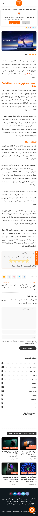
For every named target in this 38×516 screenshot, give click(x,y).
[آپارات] (11, 494)
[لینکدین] (15, 494)
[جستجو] (3, 3)
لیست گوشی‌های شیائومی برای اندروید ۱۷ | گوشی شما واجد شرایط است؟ (28, 479)
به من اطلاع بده (14, 23)
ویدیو (34, 403)
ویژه (35, 407)
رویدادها (34, 383)
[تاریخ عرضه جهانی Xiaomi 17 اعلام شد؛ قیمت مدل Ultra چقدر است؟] (10, 443)
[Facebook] (35, 28)
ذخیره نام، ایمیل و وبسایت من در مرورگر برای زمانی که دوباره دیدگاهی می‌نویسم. (18, 342)
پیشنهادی (33, 375)
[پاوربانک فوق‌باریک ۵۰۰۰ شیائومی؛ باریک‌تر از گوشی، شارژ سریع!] (28, 443)
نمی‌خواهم (26, 23)
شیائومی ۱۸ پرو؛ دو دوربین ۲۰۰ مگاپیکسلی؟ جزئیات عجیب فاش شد (10, 479)
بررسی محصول (32, 371)
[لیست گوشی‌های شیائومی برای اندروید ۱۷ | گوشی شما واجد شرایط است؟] (28, 469)
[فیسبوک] (27, 494)
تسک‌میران (26, 74)
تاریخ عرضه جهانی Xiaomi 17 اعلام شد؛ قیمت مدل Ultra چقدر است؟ (10, 454)
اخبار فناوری (33, 367)
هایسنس (33, 399)
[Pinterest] (31, 28)
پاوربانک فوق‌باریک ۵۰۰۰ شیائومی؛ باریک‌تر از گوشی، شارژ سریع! (28, 454)
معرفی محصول (32, 391)
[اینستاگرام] (19, 494)
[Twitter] (33, 28)
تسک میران (8, 511)
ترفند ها (34, 379)
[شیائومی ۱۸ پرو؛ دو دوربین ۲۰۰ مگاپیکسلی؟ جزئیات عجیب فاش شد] (10, 469)
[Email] (26, 28)
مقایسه (34, 395)
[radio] (27, 261)
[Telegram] (28, 28)
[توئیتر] (23, 494)
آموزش (34, 363)
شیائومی (34, 387)
